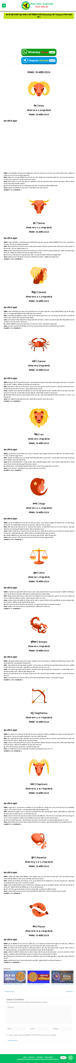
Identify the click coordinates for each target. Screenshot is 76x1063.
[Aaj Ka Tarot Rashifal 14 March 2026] (62, 977)
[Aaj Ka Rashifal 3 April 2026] (38, 977)
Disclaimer (40, 1057)
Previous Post (9, 991)
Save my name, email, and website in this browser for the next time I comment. (32, 1035)
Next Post (70, 991)
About (25, 1057)
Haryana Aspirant (34, 1059)
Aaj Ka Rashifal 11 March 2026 (13, 984)
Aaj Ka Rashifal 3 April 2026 (36, 984)
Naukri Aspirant (54, 1059)
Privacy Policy (49, 1057)
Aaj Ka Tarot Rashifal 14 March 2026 (62, 984)
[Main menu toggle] (4, 6)
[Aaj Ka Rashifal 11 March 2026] (15, 977)
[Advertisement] (39, 35)
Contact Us (32, 1057)
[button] (70, 1057)
